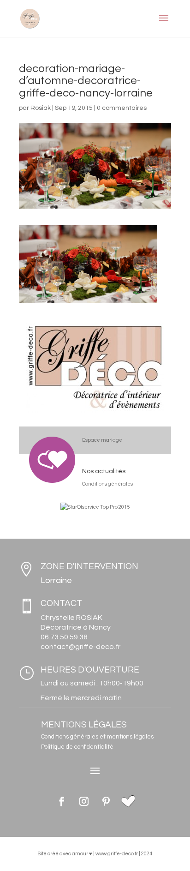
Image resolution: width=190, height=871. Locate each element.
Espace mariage (102, 440)
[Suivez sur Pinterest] (106, 801)
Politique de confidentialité (77, 747)
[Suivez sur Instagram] (84, 801)
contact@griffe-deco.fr (80, 646)
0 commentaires (122, 108)
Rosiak (40, 108)
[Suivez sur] (128, 801)
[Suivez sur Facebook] (62, 801)
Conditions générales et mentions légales (97, 736)
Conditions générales (107, 484)
